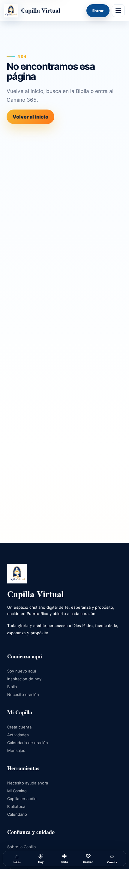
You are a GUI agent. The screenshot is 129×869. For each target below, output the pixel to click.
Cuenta (112, 858)
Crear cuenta (19, 727)
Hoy (41, 858)
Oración (88, 858)
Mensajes (16, 750)
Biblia (64, 858)
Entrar (98, 10)
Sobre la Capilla (21, 846)
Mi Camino (17, 790)
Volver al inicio (30, 117)
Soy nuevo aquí (21, 671)
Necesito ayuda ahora (27, 783)
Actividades (18, 734)
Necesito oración (23, 694)
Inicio (17, 858)
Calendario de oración (27, 742)
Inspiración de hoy (24, 678)
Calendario (17, 814)
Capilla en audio (22, 798)
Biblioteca (16, 806)
